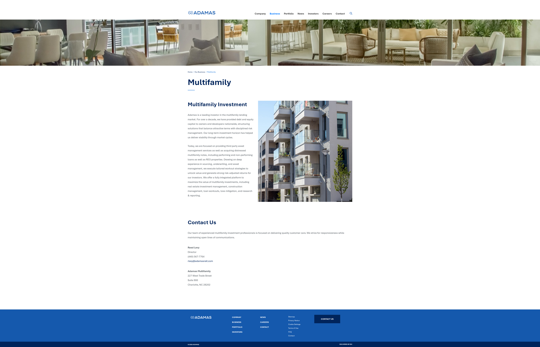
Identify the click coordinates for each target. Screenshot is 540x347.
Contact (264, 327)
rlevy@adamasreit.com (200, 261)
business (236, 322)
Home (190, 72)
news (263, 317)
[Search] (348, 13)
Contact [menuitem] (340, 13)
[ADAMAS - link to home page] (202, 11)
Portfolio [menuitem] (289, 13)
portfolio (237, 327)
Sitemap (291, 316)
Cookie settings (294, 324)
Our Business (200, 72)
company (236, 317)
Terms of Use (293, 328)
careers (264, 322)
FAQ (290, 332)
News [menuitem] (301, 13)
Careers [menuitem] (327, 13)
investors (237, 332)
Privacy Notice (294, 320)
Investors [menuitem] (313, 13)
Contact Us (327, 319)
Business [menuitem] (275, 13)
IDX (350, 344)
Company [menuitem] (260, 13)
